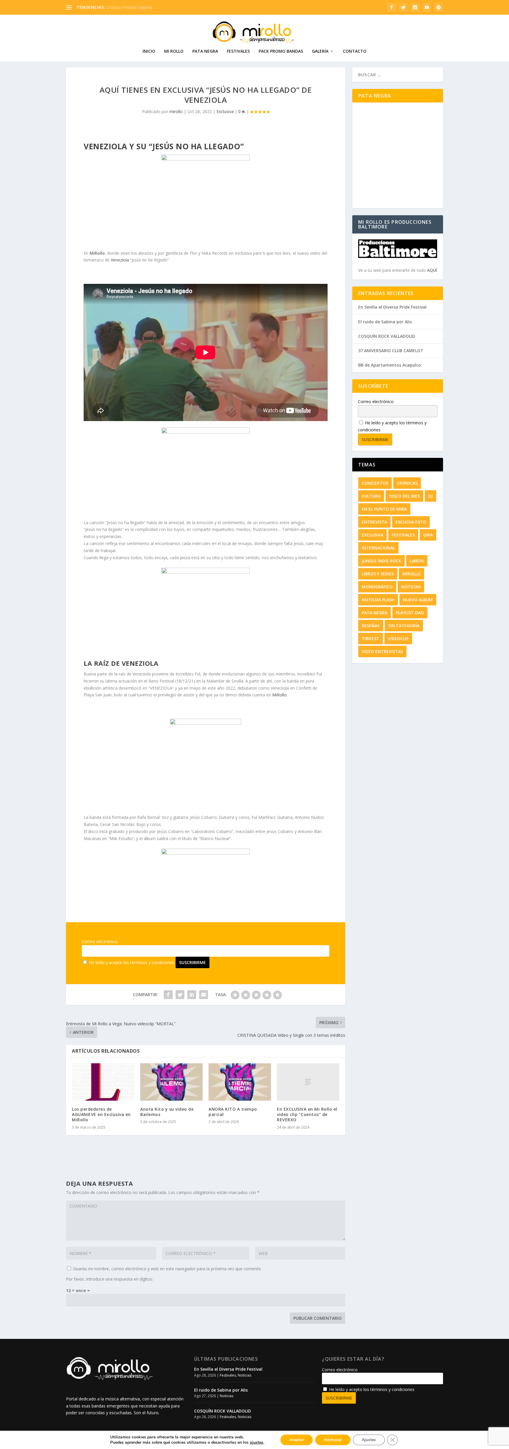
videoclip (398, 638)
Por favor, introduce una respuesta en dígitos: (109, 1279)
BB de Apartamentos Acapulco (389, 365)
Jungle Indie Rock (381, 561)
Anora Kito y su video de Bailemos (167, 1111)
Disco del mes (404, 496)
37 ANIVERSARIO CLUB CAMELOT (390, 350)
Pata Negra (205, 51)
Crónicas (407, 483)
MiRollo (279, 695)
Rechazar (333, 1440)
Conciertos (375, 483)
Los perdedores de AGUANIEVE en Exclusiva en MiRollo (101, 1114)
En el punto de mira (384, 509)
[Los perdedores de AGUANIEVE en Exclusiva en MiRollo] (103, 1082)
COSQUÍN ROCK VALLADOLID (386, 336)
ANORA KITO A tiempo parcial (233, 1111)
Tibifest (370, 638)
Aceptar (296, 1440)
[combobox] (397, 74)
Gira (428, 535)
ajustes (256, 1442)
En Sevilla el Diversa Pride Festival (392, 307)
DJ (430, 496)
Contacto (354, 51)
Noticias (411, 586)
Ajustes (369, 1440)
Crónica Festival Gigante (130, 7)
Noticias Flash (378, 599)
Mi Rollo (174, 51)
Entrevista (374, 522)
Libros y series (378, 574)
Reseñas (371, 625)
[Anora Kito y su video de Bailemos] (171, 1082)
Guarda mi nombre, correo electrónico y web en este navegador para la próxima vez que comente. (167, 1268)
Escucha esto (411, 522)
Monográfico (377, 586)
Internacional (378, 548)
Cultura (371, 496)
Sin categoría (403, 625)
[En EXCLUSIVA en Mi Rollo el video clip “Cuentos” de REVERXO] (308, 1082)
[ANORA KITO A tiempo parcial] (240, 1082)
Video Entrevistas (382, 651)
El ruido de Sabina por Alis (385, 321)
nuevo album (418, 599)
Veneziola (120, 260)
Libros (417, 561)
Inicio (149, 51)
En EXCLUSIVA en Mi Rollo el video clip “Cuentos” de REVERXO (307, 1114)
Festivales (238, 51)
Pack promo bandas (281, 51)
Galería (320, 51)
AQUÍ (432, 270)
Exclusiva (225, 111)
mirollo (176, 111)
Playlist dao (410, 612)
